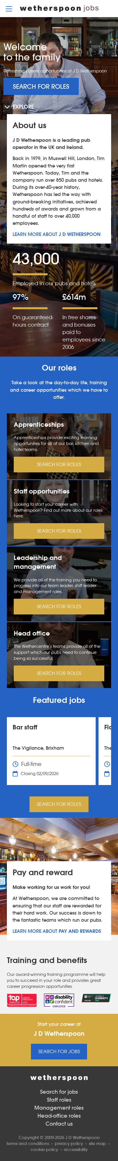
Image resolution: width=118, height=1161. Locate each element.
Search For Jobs (59, 1052)
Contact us (59, 1123)
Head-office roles (59, 1116)
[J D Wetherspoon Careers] (59, 8)
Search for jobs (59, 1092)
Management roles (59, 1108)
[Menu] (9, 8)
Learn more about (57, 234)
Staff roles (59, 1100)
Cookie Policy (44, 1149)
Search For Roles (41, 86)
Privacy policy (69, 1143)
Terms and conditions (28, 1143)
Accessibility (76, 1149)
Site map (97, 1143)
